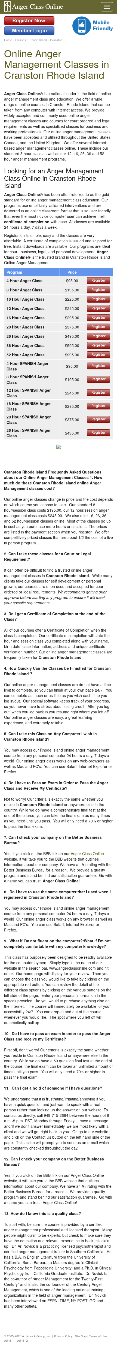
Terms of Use (98, 1336)
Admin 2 (22, 1340)
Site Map (81, 1336)
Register (98, 280)
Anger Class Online (87, 853)
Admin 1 (9, 1340)
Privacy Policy (63, 1336)
